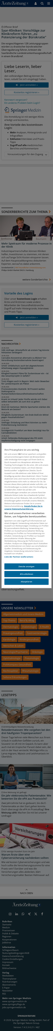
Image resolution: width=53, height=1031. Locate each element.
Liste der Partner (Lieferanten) (18, 556)
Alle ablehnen (26, 574)
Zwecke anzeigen (26, 566)
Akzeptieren (26, 581)
